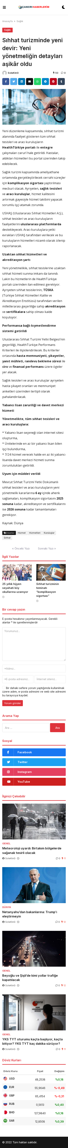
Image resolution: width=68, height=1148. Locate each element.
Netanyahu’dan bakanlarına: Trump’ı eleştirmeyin (29, 914)
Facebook (25, 752)
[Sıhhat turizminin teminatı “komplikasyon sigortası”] (51, 572)
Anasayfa (7, 21)
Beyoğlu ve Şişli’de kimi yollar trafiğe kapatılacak (30, 978)
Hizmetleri (34, 532)
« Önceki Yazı (21, 548)
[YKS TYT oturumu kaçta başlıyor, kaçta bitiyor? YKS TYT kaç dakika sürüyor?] (34, 1012)
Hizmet (22, 532)
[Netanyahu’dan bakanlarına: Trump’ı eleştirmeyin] (34, 885)
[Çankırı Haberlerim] (34, 7)
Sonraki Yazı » (47, 548)
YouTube (24, 781)
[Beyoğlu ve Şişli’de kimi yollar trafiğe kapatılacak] (34, 949)
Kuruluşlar (49, 532)
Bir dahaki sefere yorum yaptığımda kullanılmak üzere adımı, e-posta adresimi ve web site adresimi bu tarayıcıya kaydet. (34, 691)
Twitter (23, 762)
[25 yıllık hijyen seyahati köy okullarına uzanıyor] (17, 572)
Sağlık (20, 21)
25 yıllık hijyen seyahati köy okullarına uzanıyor (15, 587)
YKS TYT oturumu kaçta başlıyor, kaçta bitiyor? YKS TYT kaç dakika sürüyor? (32, 1041)
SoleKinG (13, 72)
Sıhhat (7, 537)
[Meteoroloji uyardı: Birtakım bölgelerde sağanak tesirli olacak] (34, 821)
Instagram (25, 772)
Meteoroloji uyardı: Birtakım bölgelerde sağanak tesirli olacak (31, 850)
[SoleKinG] (4, 73)
